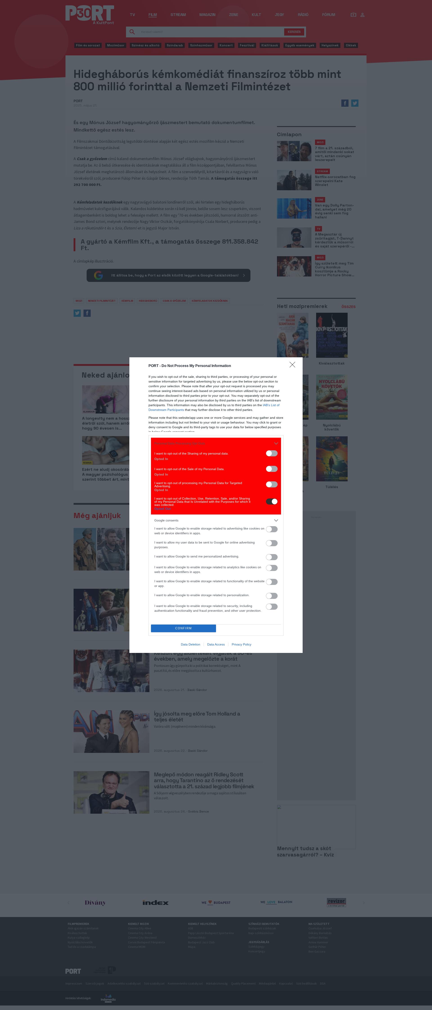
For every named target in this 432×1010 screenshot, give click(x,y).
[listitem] (216, 443)
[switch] (272, 453)
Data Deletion (190, 644)
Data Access (216, 644)
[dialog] (216, 505)
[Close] (294, 366)
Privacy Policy (241, 644)
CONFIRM (183, 628)
